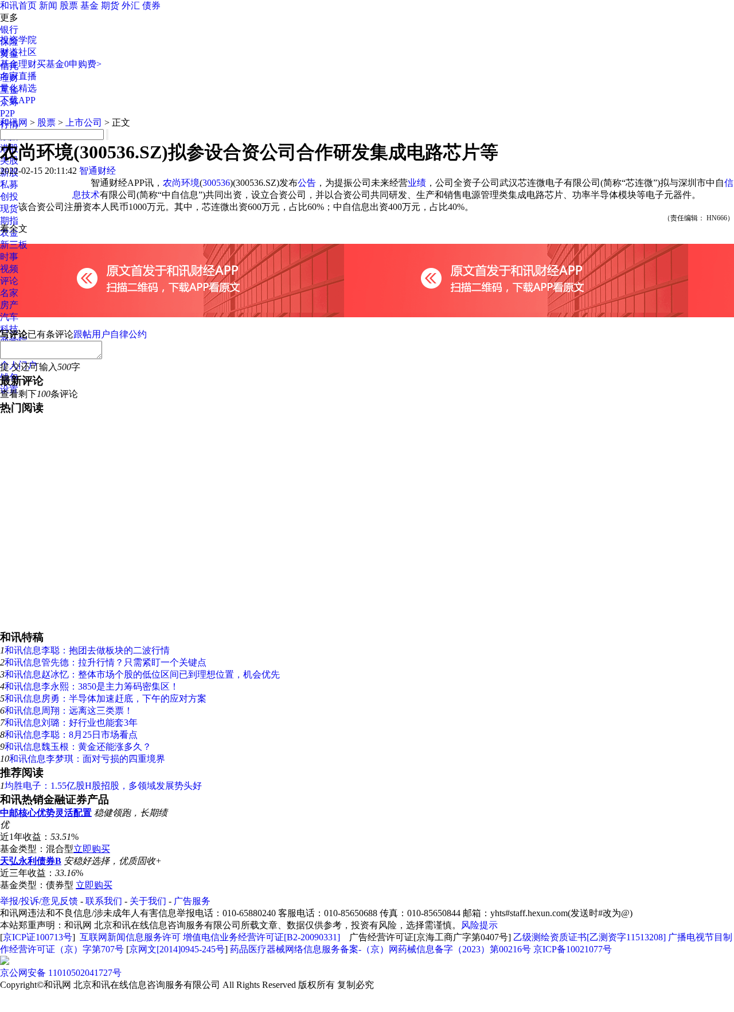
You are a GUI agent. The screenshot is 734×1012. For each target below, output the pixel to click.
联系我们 (103, 901)
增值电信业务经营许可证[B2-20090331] (261, 937)
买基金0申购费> (69, 64)
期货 (110, 5)
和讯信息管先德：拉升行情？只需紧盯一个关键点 (105, 662)
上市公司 (83, 122)
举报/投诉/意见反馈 (39, 901)
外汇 (131, 5)
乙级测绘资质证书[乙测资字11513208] (589, 937)
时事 (9, 257)
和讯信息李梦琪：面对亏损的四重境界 (87, 759)
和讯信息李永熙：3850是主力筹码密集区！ (92, 686)
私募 (9, 184)
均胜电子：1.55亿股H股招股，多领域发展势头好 (103, 786)
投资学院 (18, 40)
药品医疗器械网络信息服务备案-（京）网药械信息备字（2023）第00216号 (380, 949)
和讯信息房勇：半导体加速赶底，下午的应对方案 (105, 698)
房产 (9, 305)
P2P (7, 113)
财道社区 (18, 52)
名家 (9, 293)
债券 (151, 5)
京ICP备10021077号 (572, 949)
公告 (307, 183)
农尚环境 (181, 183)
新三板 (14, 245)
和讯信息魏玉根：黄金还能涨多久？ (78, 747)
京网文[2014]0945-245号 (177, 949)
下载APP (18, 100)
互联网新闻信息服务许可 (130, 937)
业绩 (417, 183)
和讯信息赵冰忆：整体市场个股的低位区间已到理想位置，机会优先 (142, 674)
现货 (9, 208)
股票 (69, 5)
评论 (9, 281)
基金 (89, 5)
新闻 (48, 5)
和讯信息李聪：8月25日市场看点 (71, 734)
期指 (9, 220)
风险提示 (479, 925)
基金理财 (18, 64)
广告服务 (192, 901)
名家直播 (18, 76)
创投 (9, 196)
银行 (9, 29)
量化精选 (18, 88)
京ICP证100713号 (37, 937)
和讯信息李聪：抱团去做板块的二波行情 (87, 650)
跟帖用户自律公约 (110, 334)
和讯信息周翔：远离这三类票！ (69, 710)
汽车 (9, 317)
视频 (9, 269)
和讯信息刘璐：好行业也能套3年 (71, 722)
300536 (216, 183)
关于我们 (148, 901)
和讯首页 (18, 5)
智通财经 (97, 171)
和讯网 (14, 122)
